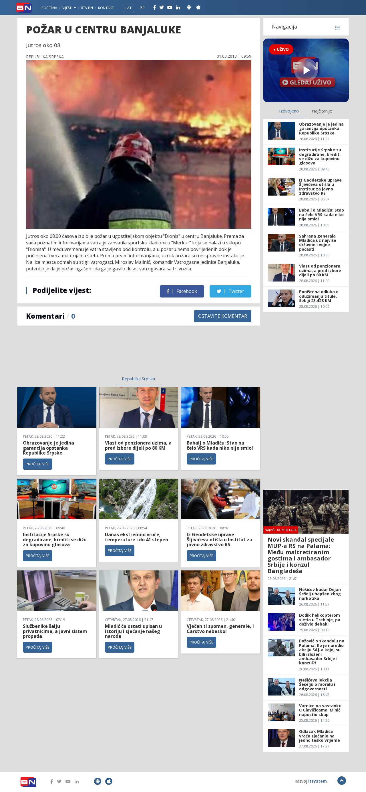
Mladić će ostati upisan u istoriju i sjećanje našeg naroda (133, 631)
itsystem (317, 781)
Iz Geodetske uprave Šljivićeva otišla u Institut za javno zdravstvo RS (219, 539)
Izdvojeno (289, 111)
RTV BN (87, 7)
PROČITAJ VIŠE (37, 464)
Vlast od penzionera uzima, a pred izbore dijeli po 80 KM (138, 445)
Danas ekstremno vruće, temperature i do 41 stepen (136, 537)
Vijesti (67, 7)
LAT (129, 7)
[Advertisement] (92, 354)
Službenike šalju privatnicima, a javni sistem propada (55, 631)
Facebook (186, 291)
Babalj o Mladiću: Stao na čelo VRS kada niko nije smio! (220, 445)
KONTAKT (106, 7)
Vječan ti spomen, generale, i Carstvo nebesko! (220, 628)
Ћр (142, 7)
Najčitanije (322, 111)
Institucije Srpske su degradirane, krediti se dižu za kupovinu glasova (55, 539)
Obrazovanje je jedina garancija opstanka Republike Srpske (48, 448)
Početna (49, 7)
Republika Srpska (138, 378)
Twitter (235, 291)
